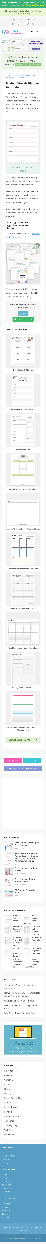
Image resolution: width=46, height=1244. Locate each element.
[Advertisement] (23, 804)
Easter (7, 1084)
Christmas (9, 1080)
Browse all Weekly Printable (22, 739)
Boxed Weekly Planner (23, 370)
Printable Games (12, 1107)
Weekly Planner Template (23, 688)
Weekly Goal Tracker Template (23, 489)
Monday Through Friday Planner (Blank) (23, 529)
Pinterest (6, 1204)
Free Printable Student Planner (26, 869)
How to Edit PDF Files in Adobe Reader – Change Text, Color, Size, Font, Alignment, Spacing (26, 857)
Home (12, 19)
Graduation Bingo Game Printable (19, 1000)
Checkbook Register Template (36, 951)
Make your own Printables (23, 768)
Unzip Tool (13, 760)
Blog (4, 1152)
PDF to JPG (31, 19)
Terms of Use (8, 1185)
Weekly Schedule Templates (23, 608)
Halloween (9, 1089)
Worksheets (9, 1134)
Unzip (21, 19)
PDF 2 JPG (32, 760)
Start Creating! (23, 13)
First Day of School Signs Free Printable (27, 843)
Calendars (23, 895)
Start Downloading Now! (32, 5)
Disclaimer (6, 1191)
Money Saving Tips (13, 1098)
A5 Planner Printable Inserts (25, 891)
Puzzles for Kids (11, 1116)
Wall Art (8, 1130)
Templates (23, 848)
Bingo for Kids (10, 1070)
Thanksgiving (10, 1125)
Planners (12, 864)
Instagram (6, 1207)
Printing (8, 1111)
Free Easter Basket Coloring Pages (20, 1013)
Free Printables (8, 1156)
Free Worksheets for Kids (28, 64)
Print (24, 313)
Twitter (5, 1214)
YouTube (5, 1217)
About (4, 1178)
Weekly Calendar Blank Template (23, 648)
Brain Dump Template (17, 918)
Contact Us (6, 1181)
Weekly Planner (23, 449)
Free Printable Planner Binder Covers (26, 880)
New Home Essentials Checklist (17, 929)
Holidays (8, 1093)
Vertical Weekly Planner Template (23, 568)
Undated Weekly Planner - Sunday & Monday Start (23, 728)
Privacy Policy (7, 1188)
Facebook (6, 1210)
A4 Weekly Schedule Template (23, 410)
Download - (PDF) (24, 319)
